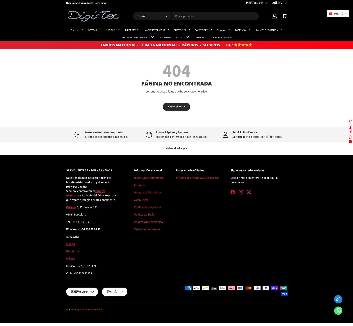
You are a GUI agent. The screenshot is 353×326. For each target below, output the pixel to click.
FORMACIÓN (241, 30)
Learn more (100, 3)
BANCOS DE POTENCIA (267, 30)
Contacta (139, 185)
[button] (338, 311)
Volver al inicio (176, 106)
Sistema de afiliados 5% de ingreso (197, 178)
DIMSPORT (130, 30)
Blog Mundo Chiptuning (148, 178)
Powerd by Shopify (95, 309)
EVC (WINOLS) (201, 30)
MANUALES (199, 37)
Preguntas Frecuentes (147, 192)
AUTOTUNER (180, 30)
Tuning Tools (79, 309)
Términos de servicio (147, 229)
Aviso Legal (141, 200)
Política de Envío (144, 215)
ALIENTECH (111, 30)
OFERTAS (92, 30)
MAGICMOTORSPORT (155, 30)
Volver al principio (176, 148)
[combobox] (195, 16)
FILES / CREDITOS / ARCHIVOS (136, 37)
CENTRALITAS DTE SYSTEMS (172, 37)
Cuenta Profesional (222, 37)
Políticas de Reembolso (148, 222)
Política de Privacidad (147, 207)
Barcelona (72, 251)
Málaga (70, 259)
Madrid (70, 244)
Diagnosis (221, 30)
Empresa (75, 30)
